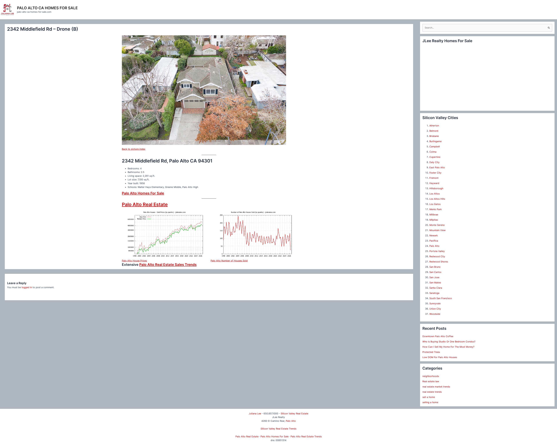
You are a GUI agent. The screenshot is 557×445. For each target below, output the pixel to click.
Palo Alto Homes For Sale (143, 193)
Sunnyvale (435, 303)
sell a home (428, 397)
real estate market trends (436, 386)
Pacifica (433, 240)
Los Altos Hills (437, 198)
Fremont (433, 177)
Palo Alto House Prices (134, 260)
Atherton (434, 125)
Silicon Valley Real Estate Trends (278, 428)
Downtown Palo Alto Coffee (437, 336)
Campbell (434, 146)
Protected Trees (431, 352)
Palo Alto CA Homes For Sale (47, 8)
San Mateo (435, 282)
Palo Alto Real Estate (145, 204)
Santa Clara (435, 287)
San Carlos (435, 272)
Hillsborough (436, 188)
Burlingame (435, 141)
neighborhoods (430, 376)
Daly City (434, 162)
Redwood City (437, 256)
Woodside (434, 313)
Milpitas (433, 219)
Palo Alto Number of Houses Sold (229, 260)
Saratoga (434, 293)
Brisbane (434, 136)
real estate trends (432, 391)
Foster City (435, 172)
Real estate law (430, 381)
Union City (435, 308)
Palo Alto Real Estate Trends (306, 436)
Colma (432, 151)
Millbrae (433, 214)
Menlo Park (435, 209)
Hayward (434, 183)
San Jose (434, 277)
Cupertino (434, 157)
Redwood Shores (438, 261)
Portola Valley (437, 251)
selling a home (430, 402)
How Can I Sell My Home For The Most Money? (448, 346)
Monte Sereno (437, 225)
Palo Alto (434, 245)
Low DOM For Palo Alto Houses (439, 357)
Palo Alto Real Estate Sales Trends (168, 264)
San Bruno (435, 266)
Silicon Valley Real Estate (294, 413)
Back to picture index (133, 149)
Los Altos (434, 193)
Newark (433, 235)
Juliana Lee (255, 413)
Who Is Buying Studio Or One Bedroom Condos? (448, 341)
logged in (27, 287)
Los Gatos (435, 204)
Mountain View (437, 230)
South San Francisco (440, 298)
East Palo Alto (437, 167)
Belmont (433, 130)
